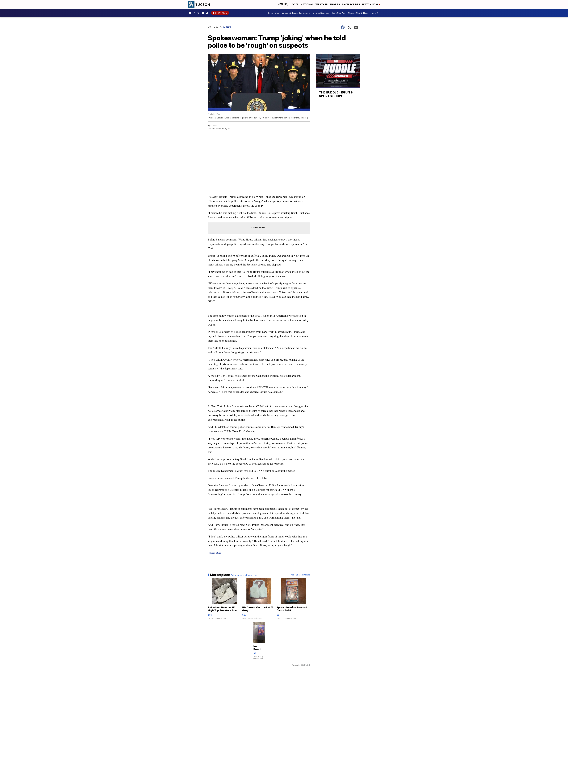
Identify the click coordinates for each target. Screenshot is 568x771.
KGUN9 (199, 13)
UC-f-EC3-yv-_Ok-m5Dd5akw (204, 13)
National (307, 4)
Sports (335, 4)
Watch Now (370, 4)
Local (295, 4)
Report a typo (215, 553)
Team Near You (339, 12)
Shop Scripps (351, 4)
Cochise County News (358, 12)
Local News (273, 12)
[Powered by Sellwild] (305, 665)
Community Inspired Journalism (295, 12)
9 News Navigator (321, 12)
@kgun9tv (208, 13)
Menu (281, 4)
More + (375, 12)
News (227, 27)
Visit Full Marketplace (300, 575)
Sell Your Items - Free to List (244, 575)
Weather (321, 4)
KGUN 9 (213, 27)
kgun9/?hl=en (195, 13)
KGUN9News (190, 13)
